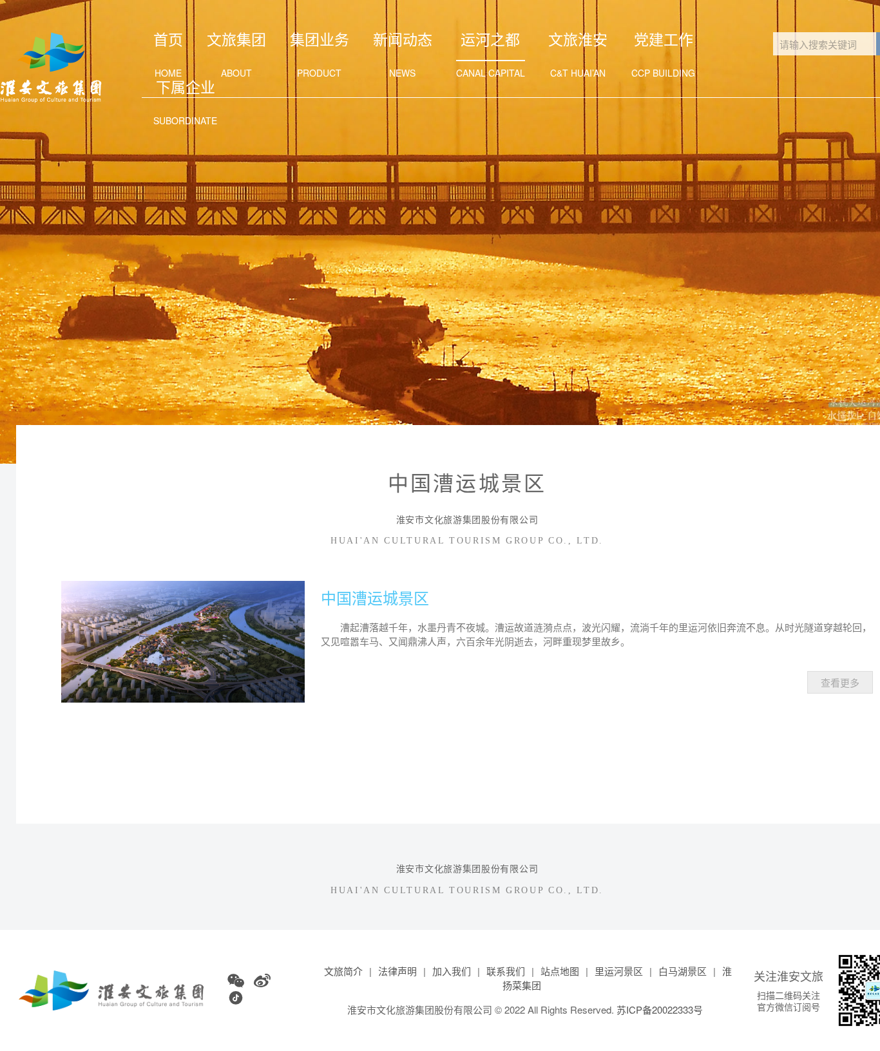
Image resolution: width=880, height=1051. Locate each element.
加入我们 (451, 971)
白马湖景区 (682, 971)
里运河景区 (619, 971)
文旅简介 (343, 971)
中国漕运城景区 (375, 597)
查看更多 (840, 682)
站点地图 (559, 971)
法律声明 (397, 971)
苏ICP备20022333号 (660, 1009)
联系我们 (505, 971)
